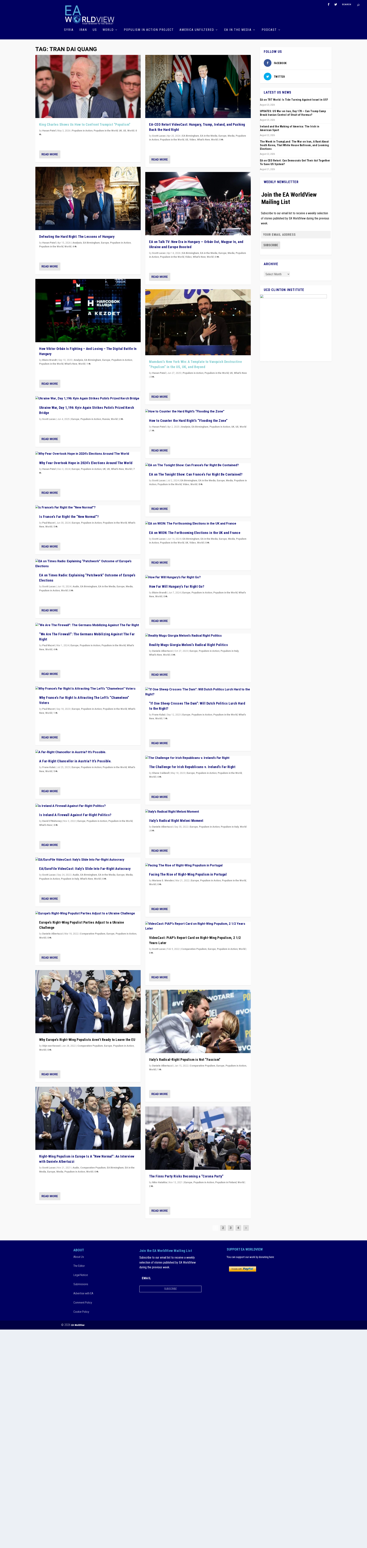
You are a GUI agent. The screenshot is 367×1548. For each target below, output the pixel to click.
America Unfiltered (196, 30)
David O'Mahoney (52, 821)
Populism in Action (82, 130)
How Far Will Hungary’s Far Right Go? (176, 586)
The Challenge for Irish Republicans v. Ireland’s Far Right (192, 767)
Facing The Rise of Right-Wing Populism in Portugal (188, 874)
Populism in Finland (225, 1182)
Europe (105, 242)
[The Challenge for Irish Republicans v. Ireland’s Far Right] (198, 758)
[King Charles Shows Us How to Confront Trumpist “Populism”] (88, 86)
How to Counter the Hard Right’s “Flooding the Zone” (188, 421)
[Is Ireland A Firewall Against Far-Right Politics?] (88, 806)
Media (129, 586)
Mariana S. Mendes (163, 880)
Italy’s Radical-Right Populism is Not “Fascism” (185, 1060)
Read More (49, 154)
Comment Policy (82, 1302)
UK (120, 130)
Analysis (77, 242)
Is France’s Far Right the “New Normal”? (69, 517)
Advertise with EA (83, 1293)
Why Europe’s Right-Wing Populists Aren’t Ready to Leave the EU (87, 1040)
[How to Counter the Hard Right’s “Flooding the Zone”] (198, 411)
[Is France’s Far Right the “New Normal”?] (88, 507)
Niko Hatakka (159, 1182)
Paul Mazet (48, 523)
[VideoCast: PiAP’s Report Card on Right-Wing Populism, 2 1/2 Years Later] (198, 926)
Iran (83, 30)
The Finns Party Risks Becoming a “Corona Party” (186, 1176)
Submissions (80, 1284)
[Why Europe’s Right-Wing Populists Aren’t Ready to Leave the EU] (88, 1001)
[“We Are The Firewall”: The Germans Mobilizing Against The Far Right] (88, 625)
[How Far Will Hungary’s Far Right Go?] (198, 577)
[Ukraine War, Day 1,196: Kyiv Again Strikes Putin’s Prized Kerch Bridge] (88, 398)
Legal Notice (80, 1275)
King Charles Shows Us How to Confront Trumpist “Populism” (85, 124)
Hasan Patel (49, 130)
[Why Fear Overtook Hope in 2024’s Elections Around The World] (88, 453)
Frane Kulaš (48, 767)
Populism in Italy (70, 879)
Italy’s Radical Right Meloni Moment (176, 821)
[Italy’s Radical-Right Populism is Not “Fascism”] (198, 1021)
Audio (76, 586)
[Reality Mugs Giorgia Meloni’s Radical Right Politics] (198, 635)
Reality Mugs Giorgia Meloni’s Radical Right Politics (188, 645)
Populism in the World (106, 130)
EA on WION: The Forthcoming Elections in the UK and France (194, 533)
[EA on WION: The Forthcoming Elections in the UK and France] (198, 523)
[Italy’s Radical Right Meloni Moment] (198, 811)
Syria (69, 30)
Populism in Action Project (149, 30)
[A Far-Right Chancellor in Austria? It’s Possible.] (88, 752)
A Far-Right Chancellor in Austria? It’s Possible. (75, 761)
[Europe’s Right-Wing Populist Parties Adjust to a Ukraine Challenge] (88, 913)
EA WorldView (77, 1325)
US (95, 30)
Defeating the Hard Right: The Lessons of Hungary (76, 237)
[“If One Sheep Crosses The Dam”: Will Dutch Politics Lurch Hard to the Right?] (198, 692)
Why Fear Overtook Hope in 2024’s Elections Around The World (85, 463)
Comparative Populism (92, 933)
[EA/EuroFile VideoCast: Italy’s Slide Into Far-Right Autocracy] (88, 859)
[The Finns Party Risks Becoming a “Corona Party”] (198, 1138)
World (108, 30)
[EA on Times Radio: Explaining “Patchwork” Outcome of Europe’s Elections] (88, 564)
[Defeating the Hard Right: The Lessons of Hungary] (88, 198)
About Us (78, 1257)
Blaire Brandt (49, 360)
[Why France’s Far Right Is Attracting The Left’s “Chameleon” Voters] (88, 688)
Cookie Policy (81, 1311)
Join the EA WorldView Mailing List (289, 198)
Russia (106, 419)
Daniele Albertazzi (52, 933)
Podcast (269, 30)
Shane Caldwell (160, 773)
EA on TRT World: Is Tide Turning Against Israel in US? (294, 99)
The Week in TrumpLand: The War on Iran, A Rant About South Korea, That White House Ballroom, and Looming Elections (294, 145)
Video (192, 139)
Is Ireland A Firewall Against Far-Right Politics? (75, 815)
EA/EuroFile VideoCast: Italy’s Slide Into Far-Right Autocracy (85, 869)
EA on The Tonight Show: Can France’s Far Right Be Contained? (195, 474)
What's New (70, 364)
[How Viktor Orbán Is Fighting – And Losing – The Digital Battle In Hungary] (88, 310)
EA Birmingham (91, 242)
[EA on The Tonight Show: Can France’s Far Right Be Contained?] (198, 465)
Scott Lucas (48, 419)
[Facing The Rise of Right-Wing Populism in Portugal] (198, 865)
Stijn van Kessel (51, 1046)
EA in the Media (238, 30)
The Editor (79, 1266)
